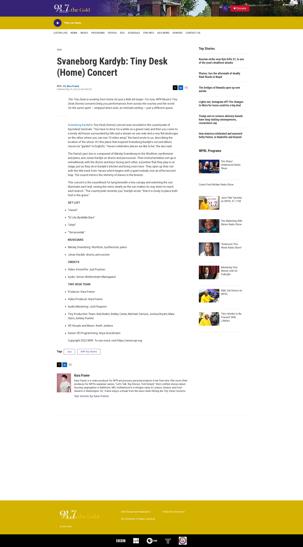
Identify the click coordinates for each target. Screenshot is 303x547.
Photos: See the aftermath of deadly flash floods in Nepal (219, 75)
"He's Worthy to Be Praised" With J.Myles (231, 317)
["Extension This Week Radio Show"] (209, 249)
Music (84, 33)
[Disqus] (151, 457)
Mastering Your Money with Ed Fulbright (229, 271)
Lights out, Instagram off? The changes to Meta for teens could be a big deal (221, 103)
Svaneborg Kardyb (79, 125)
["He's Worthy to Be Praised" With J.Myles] (209, 319)
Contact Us (193, 33)
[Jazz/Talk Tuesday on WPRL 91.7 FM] (209, 203)
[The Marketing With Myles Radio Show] (209, 226)
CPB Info (148, 33)
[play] (57, 23)
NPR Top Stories (89, 351)
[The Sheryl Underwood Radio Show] (209, 166)
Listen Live (61, 33)
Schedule (134, 33)
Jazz (59, 49)
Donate (241, 8)
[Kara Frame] (64, 382)
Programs (98, 33)
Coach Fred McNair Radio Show (216, 184)
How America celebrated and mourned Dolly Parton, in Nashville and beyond (220, 135)
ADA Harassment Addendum (135, 512)
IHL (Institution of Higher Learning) (138, 519)
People (112, 33)
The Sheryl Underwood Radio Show (231, 165)
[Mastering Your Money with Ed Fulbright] (209, 272)
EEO (122, 33)
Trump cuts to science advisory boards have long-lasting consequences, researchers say (221, 119)
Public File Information (174, 512)
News (74, 33)
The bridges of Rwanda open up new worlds (219, 89)
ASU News (163, 33)
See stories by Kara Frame (91, 396)
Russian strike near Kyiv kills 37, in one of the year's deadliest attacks (221, 60)
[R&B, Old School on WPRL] (209, 295)
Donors (178, 33)
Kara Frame (73, 86)
